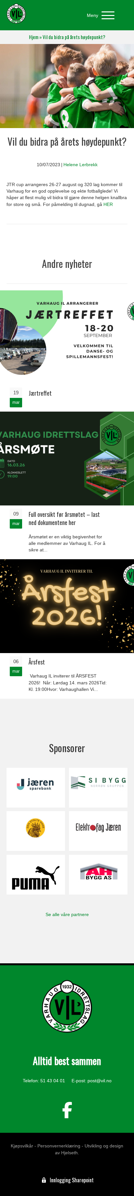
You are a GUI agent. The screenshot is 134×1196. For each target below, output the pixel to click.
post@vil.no (99, 1080)
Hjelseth (69, 1152)
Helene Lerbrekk (80, 164)
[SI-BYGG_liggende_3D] (98, 788)
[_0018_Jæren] (36, 788)
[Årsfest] (67, 628)
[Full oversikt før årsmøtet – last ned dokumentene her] (67, 485)
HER (108, 204)
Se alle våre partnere (67, 914)
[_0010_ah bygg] (98, 875)
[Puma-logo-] (36, 875)
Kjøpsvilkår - (23, 1145)
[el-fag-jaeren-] (98, 831)
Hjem (33, 37)
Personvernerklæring (58, 1145)
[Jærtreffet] (67, 350)
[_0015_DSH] (36, 831)
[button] (99, 15)
